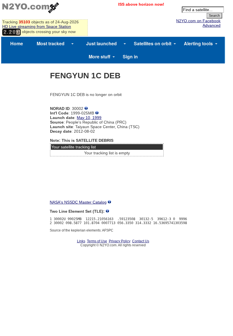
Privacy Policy (119, 241)
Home (16, 43)
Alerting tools (198, 43)
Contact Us (140, 241)
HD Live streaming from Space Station (36, 26)
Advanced (211, 25)
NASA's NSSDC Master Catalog (78, 202)
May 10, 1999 (89, 117)
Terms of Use (97, 241)
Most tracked (51, 43)
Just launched (101, 43)
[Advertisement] (106, 179)
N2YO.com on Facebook (198, 21)
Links (81, 241)
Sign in (130, 56)
